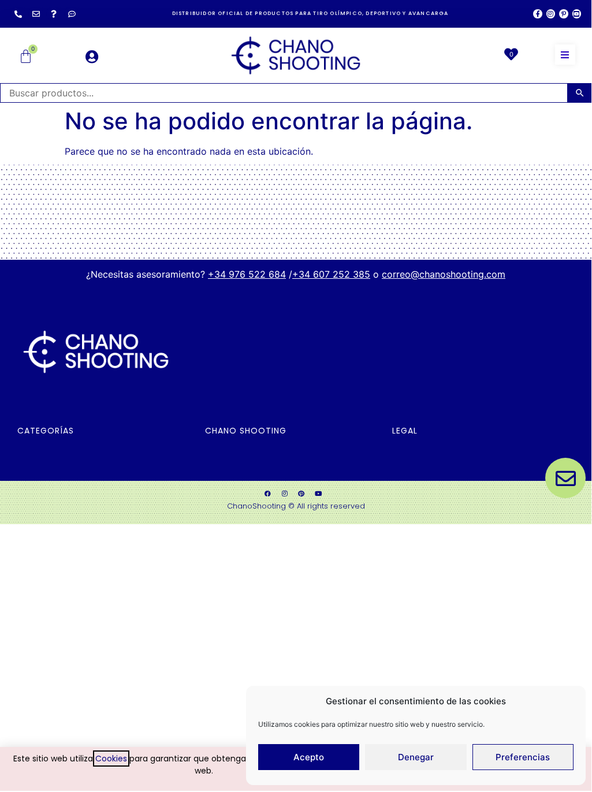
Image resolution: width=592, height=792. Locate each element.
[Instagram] (550, 13)
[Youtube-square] (576, 13)
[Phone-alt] (17, 13)
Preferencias (523, 757)
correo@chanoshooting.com (443, 274)
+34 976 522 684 (247, 274)
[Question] (53, 13)
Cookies (111, 758)
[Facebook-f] (537, 13)
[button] (565, 54)
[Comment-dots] (71, 13)
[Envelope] (35, 13)
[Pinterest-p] (563, 13)
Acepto (308, 757)
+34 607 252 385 (331, 274)
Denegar (416, 757)
